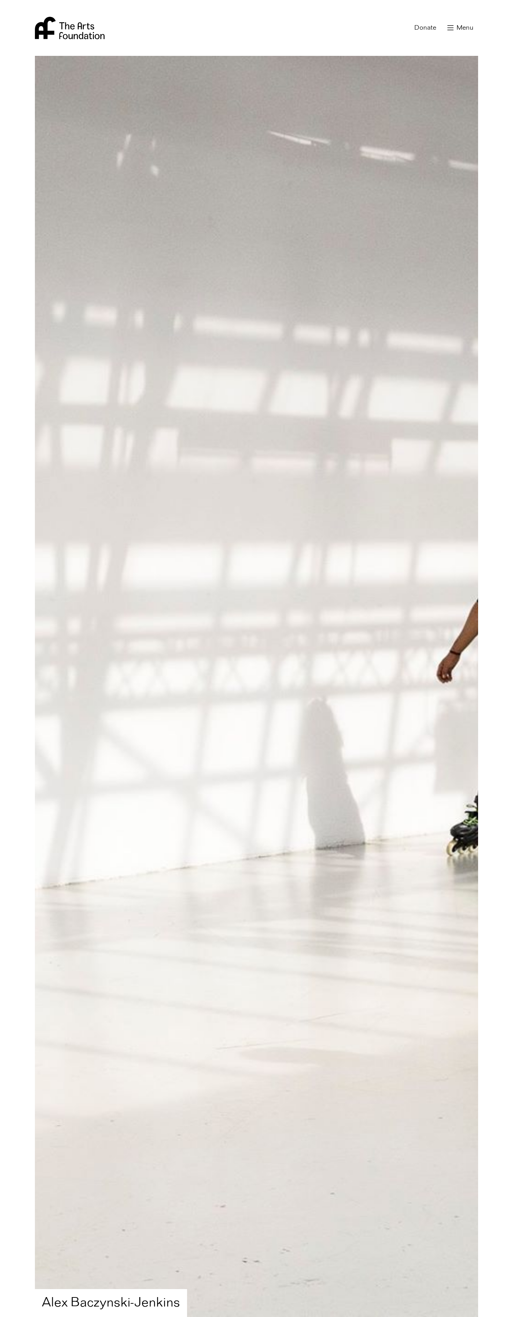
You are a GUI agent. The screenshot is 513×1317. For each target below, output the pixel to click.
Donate (425, 27)
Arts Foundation (70, 28)
